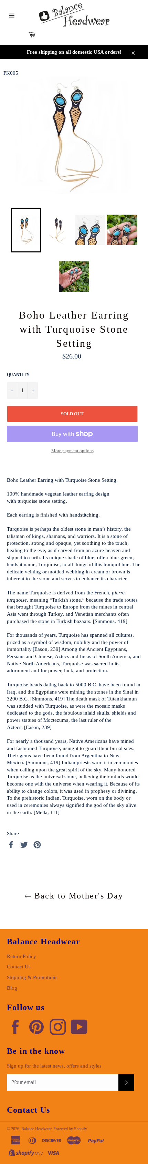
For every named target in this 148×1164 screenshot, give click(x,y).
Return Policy (21, 956)
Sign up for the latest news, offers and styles (54, 1066)
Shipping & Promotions (32, 977)
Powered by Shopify (70, 1128)
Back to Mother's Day (77, 895)
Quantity (18, 374)
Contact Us (19, 966)
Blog (12, 988)
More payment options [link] (72, 450)
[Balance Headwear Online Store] (74, 15)
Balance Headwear (36, 1128)
